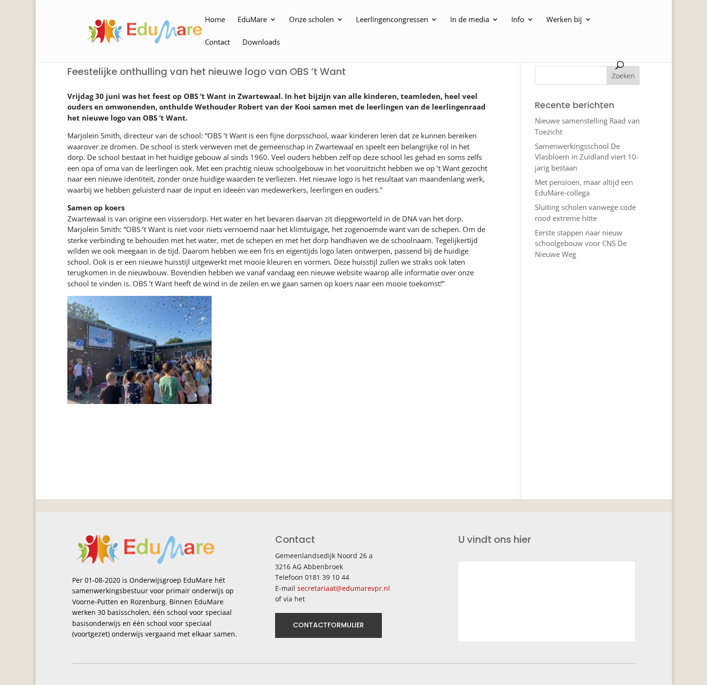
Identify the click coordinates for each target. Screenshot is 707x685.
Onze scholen (311, 20)
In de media (469, 20)
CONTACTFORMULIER (328, 625)
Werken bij (564, 20)
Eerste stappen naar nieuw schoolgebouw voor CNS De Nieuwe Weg (581, 243)
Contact (217, 42)
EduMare (252, 20)
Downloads (261, 42)
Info (517, 20)
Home (215, 20)
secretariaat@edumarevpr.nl (343, 588)
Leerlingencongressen (392, 20)
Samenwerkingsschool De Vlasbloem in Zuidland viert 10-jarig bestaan (587, 156)
